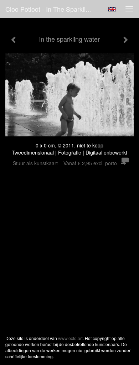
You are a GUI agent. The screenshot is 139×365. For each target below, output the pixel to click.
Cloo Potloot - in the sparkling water (53, 9)
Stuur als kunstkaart (65, 163)
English (112, 9)
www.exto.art (70, 338)
